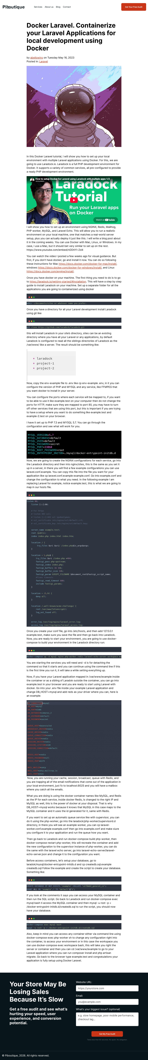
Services (38, 7)
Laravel (43, 61)
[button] (74, 300)
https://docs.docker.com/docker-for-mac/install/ (87, 263)
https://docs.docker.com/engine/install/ (50, 271)
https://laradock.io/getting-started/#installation (58, 281)
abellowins (36, 57)
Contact (67, 7)
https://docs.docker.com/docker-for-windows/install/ (70, 267)
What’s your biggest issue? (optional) (98, 1009)
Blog (58, 7)
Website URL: (84, 982)
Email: (79, 995)
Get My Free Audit (107, 1034)
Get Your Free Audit (133, 7)
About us (49, 7)
